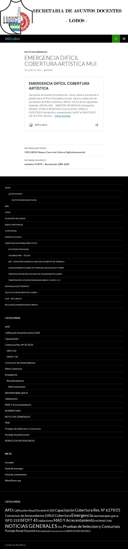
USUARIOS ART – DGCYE (19, 255)
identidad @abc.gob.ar (16, 392)
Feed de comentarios (16, 474)
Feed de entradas (14, 468)
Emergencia (11, 374)
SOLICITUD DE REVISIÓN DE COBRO (21, 292)
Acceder (9, 462)
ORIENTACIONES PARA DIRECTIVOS (21, 243)
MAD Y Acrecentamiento (18, 404)
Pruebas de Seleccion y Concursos (23, 428)
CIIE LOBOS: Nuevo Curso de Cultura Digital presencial (54, 150)
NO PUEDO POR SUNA (18, 249)
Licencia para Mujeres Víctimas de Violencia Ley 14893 (36, 268)
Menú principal (124, 39)
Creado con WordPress (15, 545)
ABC (7, 206)
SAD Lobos (12, 38)
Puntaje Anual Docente (17, 434)
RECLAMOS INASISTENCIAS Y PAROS (21, 304)
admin (49, 70)
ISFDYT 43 (12, 356)
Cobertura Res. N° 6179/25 (19, 344)
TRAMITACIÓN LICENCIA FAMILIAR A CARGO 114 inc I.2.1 (34, 280)
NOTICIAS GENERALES (35, 52)
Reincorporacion (16, 386)
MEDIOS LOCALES (13, 237)
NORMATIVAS (13, 410)
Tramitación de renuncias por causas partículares (35, 274)
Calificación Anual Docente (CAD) (22, 332)
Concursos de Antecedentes (20, 362)
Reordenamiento (15, 380)
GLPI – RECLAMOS (13, 298)
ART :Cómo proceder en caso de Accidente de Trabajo (36, 261)
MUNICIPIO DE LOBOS (15, 218)
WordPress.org (13, 480)
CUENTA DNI (10, 231)
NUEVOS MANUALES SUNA (24, 200)
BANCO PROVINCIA (14, 224)
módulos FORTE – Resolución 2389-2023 (46, 162)
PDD (7, 422)
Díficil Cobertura (13, 368)
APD (7, 326)
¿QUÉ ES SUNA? (15, 194)
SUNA (7, 187)
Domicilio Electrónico (17, 286)
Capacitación (11, 338)
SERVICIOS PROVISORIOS (19, 440)
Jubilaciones (11, 398)
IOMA (7, 212)
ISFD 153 (11, 350)
